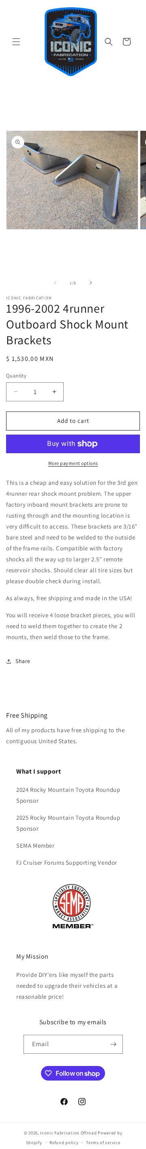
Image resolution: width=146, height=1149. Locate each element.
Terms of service (103, 1142)
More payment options (73, 463)
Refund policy (63, 1142)
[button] (16, 42)
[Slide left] (55, 283)
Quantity (16, 375)
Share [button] (22, 661)
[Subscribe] (113, 1044)
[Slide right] (91, 283)
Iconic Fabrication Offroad (68, 1133)
